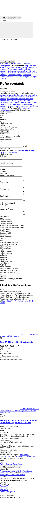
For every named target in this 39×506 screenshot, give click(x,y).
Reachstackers (30, 65)
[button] (19, 50)
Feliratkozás (5, 452)
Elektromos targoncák (16, 71)
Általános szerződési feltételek (11, 471)
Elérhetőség (17, 464)
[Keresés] (16, 30)
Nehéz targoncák (16, 77)
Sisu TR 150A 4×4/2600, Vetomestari (17, 342)
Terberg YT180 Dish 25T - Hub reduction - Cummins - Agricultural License (19, 421)
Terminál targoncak (7, 67)
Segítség (9, 464)
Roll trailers (18, 67)
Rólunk (2, 464)
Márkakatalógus (19, 475)
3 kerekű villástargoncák (17, 73)
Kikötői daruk (28, 67)
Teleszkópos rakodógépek (17, 69)
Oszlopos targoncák (15, 75)
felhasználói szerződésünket (25, 456)
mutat (3, 276)
